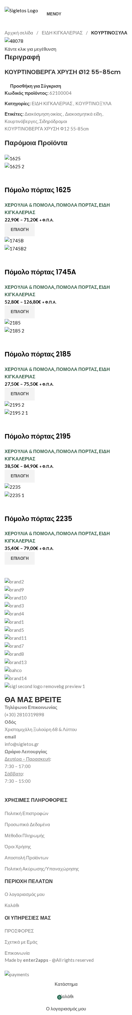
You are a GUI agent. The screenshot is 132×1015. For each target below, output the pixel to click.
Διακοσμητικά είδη (83, 114)
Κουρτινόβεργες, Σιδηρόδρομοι (36, 121)
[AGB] (66, 629)
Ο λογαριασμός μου (25, 894)
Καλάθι (12, 905)
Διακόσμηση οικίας (43, 114)
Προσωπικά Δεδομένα (27, 824)
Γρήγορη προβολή (28, 177)
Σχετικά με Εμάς (21, 942)
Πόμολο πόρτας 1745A (40, 272)
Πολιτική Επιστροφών (27, 813)
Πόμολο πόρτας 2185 (38, 354)
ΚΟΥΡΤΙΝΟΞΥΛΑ (109, 32)
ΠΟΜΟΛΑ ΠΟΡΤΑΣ (76, 205)
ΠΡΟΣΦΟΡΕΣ (19, 930)
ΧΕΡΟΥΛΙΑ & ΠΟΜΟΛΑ (29, 205)
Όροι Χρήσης (18, 846)
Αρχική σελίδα (19, 32)
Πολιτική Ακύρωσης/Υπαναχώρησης (42, 868)
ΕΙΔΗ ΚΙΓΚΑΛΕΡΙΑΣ (62, 32)
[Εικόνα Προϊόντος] (14, 166)
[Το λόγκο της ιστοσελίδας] (21, 10)
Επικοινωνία (17, 953)
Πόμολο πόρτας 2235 (38, 518)
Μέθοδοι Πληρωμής (25, 835)
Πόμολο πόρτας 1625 (38, 190)
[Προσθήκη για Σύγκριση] (12, 177)
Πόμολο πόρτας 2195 (38, 436)
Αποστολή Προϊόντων (27, 857)
